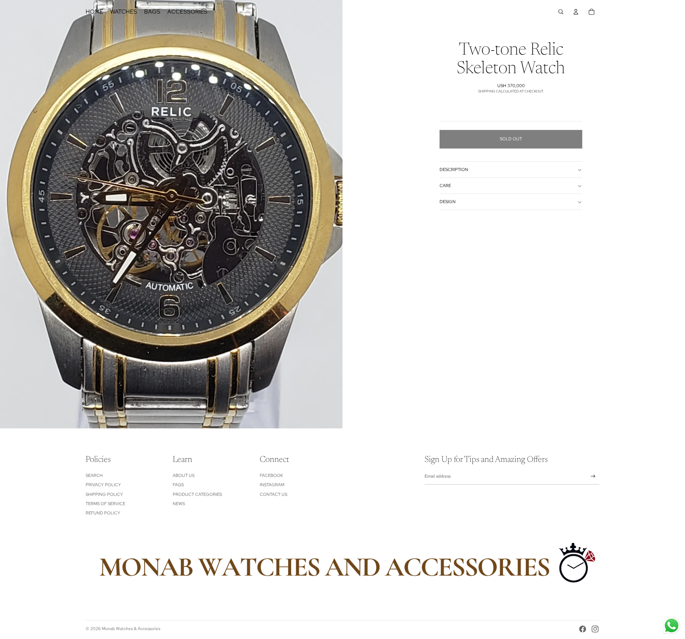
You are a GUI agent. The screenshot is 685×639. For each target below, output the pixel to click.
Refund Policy (103, 513)
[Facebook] (582, 629)
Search (94, 475)
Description (454, 169)
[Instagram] (595, 629)
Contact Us (273, 494)
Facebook (271, 475)
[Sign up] (593, 476)
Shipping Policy (104, 494)
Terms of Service (105, 504)
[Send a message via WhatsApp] (671, 625)
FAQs (178, 485)
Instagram (272, 485)
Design (448, 202)
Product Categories (197, 494)
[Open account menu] (576, 12)
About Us (183, 475)
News (179, 504)
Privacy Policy (103, 485)
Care (445, 185)
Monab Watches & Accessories (131, 629)
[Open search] (561, 12)
